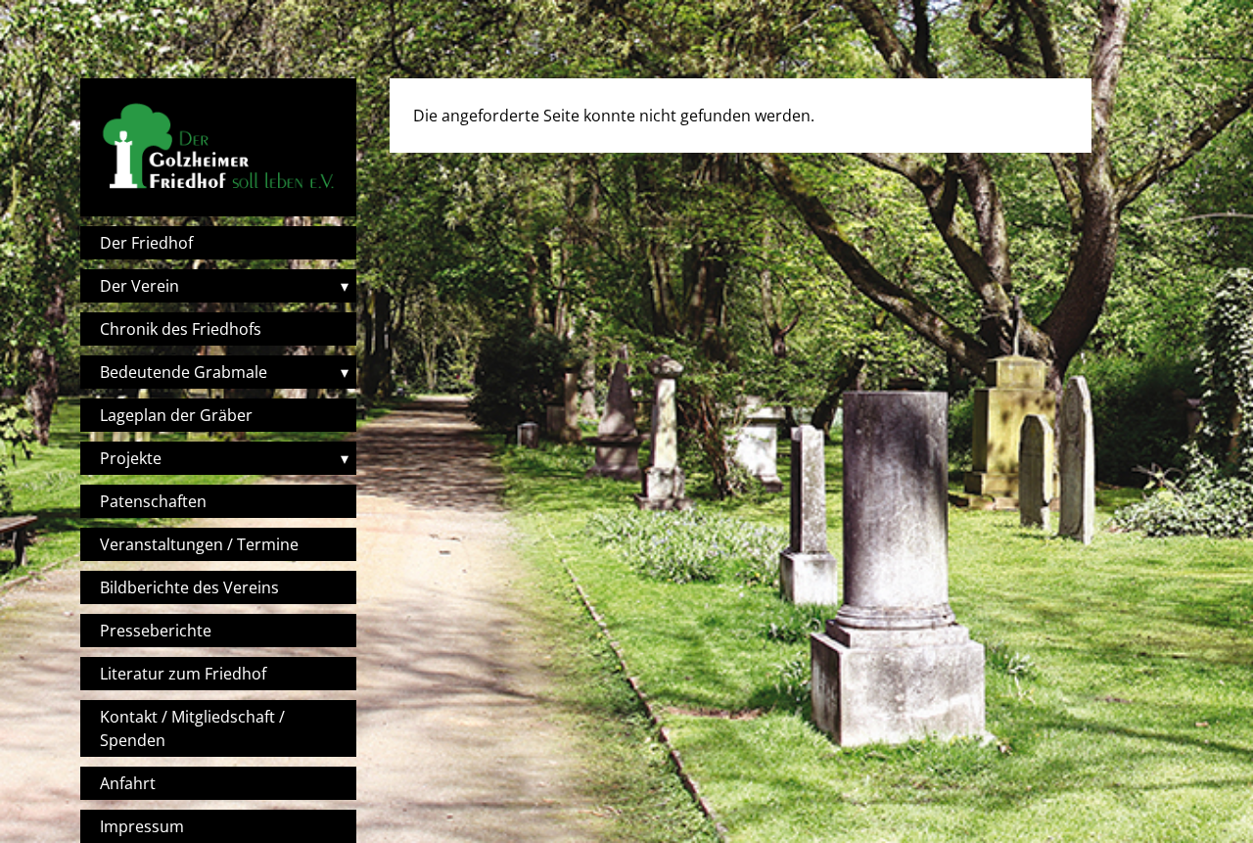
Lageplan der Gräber (176, 415)
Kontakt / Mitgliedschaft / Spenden (192, 728)
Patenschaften (153, 501)
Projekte (131, 458)
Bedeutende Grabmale (183, 372)
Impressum (142, 826)
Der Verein (139, 286)
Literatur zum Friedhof (183, 673)
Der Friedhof (146, 243)
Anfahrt (128, 783)
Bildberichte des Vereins (189, 587)
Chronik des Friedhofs (180, 329)
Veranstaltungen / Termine (199, 544)
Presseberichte (155, 630)
